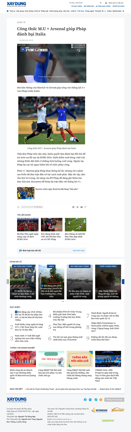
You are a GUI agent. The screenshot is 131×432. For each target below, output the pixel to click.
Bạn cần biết (16, 389)
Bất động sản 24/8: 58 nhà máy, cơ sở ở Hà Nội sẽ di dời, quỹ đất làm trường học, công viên (51, 291)
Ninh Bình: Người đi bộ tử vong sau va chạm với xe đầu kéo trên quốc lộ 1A (105, 316)
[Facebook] (73, 207)
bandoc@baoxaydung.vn (62, 419)
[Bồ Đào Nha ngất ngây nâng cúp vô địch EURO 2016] (27, 224)
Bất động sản (89, 6)
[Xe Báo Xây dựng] (117, 409)
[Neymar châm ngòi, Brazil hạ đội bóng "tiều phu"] (25, 193)
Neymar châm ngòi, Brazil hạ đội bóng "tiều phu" (56, 189)
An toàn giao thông (103, 6)
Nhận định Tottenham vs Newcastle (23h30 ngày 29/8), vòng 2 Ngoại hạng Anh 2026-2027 (105, 327)
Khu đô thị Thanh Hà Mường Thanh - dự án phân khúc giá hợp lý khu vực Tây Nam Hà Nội (61, 389)
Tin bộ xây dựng (118, 6)
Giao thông (29, 11)
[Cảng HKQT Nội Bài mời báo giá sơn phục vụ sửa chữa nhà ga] (51, 359)
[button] (65, 301)
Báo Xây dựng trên (27, 207)
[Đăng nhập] (106, 2)
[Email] (81, 207)
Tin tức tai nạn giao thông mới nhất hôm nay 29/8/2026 (68, 338)
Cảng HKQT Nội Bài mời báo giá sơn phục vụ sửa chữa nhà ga (50, 373)
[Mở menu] (123, 11)
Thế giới (98, 11)
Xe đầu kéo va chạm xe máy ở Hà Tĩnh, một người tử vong (80, 294)
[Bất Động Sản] (99, 410)
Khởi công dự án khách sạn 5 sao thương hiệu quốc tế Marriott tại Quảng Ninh (23, 374)
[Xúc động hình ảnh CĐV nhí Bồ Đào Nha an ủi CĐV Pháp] (51, 224)
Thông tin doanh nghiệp (22, 348)
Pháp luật (44, 11)
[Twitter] (77, 207)
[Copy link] (85, 207)
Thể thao (80, 11)
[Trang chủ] (7, 11)
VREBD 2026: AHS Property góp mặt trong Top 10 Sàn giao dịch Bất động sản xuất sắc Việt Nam (107, 375)
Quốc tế (21, 22)
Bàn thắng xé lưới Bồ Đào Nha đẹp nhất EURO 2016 (75, 237)
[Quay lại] (18, 207)
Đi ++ (104, 11)
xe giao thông (76, 6)
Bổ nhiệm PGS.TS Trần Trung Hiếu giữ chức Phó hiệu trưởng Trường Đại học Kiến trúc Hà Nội (67, 315)
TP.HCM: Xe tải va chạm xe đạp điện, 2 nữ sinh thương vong (23, 294)
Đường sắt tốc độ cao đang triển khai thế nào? (104, 338)
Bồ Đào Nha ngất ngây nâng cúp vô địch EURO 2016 (27, 237)
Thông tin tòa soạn (114, 400)
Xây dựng (20, 11)
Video (109, 11)
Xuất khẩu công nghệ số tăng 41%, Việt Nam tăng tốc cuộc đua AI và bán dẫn (29, 327)
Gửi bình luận (79, 251)
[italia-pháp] (51, 120)
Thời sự (12, 11)
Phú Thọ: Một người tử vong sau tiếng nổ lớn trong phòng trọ (67, 327)
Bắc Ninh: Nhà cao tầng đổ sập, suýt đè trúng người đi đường (108, 294)
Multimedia (117, 11)
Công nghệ (89, 11)
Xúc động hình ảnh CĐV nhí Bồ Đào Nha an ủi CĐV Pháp (51, 237)
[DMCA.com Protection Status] (108, 421)
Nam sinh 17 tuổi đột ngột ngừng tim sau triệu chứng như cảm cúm (28, 338)
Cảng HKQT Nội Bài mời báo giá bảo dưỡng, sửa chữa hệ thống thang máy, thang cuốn (79, 374)
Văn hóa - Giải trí (69, 11)
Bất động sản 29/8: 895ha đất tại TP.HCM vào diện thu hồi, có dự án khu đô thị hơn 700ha (28, 315)
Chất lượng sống (55, 11)
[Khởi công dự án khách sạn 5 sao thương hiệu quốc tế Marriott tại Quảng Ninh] (23, 359)
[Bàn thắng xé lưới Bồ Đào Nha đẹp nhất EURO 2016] (75, 224)
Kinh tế (37, 11)
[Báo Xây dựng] (16, 4)
